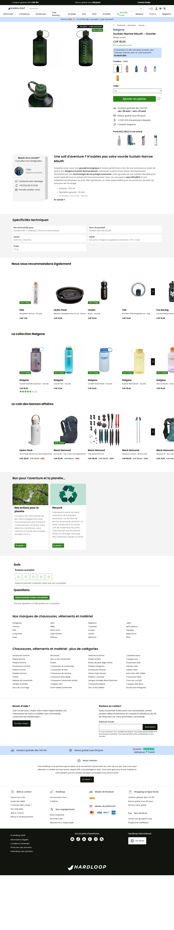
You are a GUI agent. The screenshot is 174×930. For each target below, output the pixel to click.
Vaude (91, 634)
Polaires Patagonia (96, 666)
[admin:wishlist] (158, 99)
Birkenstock (131, 634)
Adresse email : (107, 722)
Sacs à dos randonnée (60, 659)
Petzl (128, 637)
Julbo (128, 623)
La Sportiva (17, 634)
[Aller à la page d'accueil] (115, 25)
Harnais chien (132, 666)
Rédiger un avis (119, 37)
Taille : (116, 86)
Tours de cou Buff (134, 680)
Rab (14, 630)
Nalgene (118, 29)
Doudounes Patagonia (136, 688)
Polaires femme (19, 663)
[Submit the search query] (141, 9)
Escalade (72, 14)
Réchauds (54, 656)
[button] (40, 46)
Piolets (53, 663)
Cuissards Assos (133, 656)
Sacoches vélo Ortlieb (135, 673)
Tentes (15, 677)
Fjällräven (92, 623)
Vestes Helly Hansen (97, 673)
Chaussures (24, 14)
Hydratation (132, 25)
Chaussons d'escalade (60, 677)
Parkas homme (19, 670)
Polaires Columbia (96, 677)
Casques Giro (132, 659)
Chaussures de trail (58, 670)
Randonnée (41, 14)
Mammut (92, 637)
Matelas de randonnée (22, 680)
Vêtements (8, 14)
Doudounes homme (21, 666)
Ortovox (15, 627)
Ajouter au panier (134, 99)
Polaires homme (19, 673)
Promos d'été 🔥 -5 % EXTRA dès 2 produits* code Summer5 (87, 19)
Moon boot (55, 630)
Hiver (94, 14)
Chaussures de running (60, 673)
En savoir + (59, 200)
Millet (52, 627)
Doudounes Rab (133, 663)
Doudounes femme (21, 656)
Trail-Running (55, 14)
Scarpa (91, 630)
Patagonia (16, 623)
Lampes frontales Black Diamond (102, 680)
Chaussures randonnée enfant (64, 680)
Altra (52, 623)
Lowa (14, 637)
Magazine (166, 14)
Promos (152, 14)
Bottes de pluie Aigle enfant (100, 663)
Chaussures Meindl (96, 684)
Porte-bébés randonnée (61, 688)
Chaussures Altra (133, 677)
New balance (132, 627)
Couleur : (120, 61)
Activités (106, 14)
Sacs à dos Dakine (96, 688)
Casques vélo (56, 684)
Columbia (92, 627)
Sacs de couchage (20, 688)
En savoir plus (120, 55)
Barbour (53, 637)
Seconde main (124, 14)
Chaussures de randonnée (62, 666)
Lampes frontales (20, 684)
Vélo (84, 14)
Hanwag (129, 630)
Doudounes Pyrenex (97, 670)
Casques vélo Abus (134, 684)
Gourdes (142, 25)
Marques (139, 14)
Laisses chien (132, 670)
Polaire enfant (94, 659)
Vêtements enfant (96, 656)
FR (149, 9)
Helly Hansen (56, 634)
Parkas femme (18, 659)
